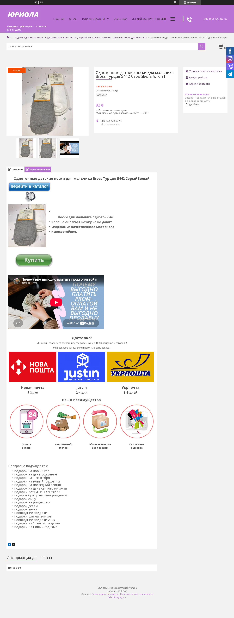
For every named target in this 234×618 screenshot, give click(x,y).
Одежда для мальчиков (29, 37)
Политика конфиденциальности (136, 594)
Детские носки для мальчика (130, 37)
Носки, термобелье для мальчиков (90, 37)
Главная (58, 18)
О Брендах (120, 18)
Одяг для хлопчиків (56, 37)
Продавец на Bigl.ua (117, 591)
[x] (13, 545)
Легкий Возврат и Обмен (149, 18)
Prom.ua (132, 587)
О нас (73, 18)
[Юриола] (24, 14)
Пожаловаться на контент (105, 594)
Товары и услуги (93, 18)
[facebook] (9, 545)
